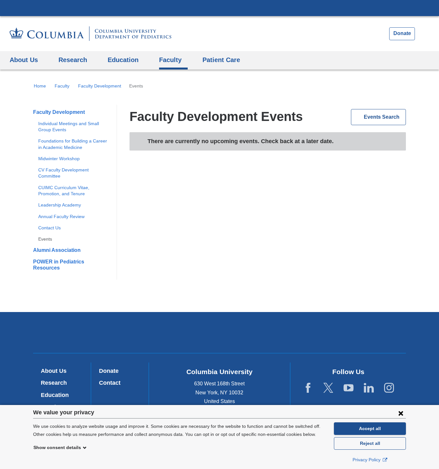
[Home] (90, 33)
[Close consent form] (401, 413)
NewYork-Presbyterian (219, 334)
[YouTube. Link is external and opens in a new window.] (348, 388)
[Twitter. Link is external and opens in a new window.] (328, 388)
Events (45, 239)
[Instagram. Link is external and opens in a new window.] (389, 388)
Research (54, 383)
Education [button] (123, 59)
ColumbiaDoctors (312, 332)
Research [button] (72, 59)
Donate (402, 33)
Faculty (62, 85)
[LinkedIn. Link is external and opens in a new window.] (368, 388)
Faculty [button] (170, 59)
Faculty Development (99, 85)
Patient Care (221, 59)
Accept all (370, 428)
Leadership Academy (59, 204)
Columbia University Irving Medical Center (219, 8)
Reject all (370, 443)
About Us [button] (24, 59)
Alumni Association (57, 250)
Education (55, 395)
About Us (54, 371)
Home (40, 85)
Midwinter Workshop (59, 158)
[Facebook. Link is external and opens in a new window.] (308, 388)
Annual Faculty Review (61, 216)
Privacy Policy (367, 459)
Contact (110, 383)
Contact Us (49, 227)
